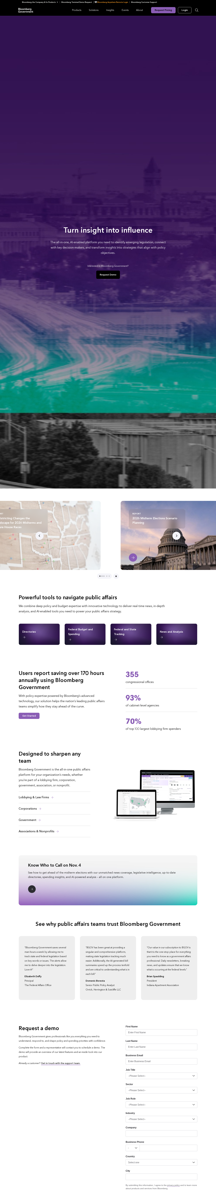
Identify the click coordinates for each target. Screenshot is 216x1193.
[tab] (99, 576)
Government (28, 820)
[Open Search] (197, 10)
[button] (41, 2)
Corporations (28, 809)
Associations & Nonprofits (37, 831)
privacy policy (173, 1185)
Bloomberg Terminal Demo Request (76, 2)
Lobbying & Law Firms (34, 797)
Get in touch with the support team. (60, 1063)
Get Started (29, 715)
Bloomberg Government (25, 10)
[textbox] (168, 1148)
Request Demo (108, 274)
